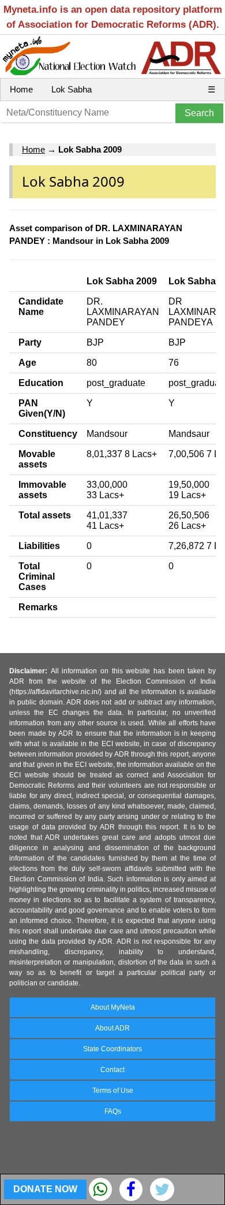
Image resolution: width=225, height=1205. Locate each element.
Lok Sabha (71, 89)
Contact (112, 1070)
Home (21, 89)
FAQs (112, 1111)
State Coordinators (112, 1049)
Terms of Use (112, 1091)
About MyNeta (113, 1007)
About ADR (112, 1028)
